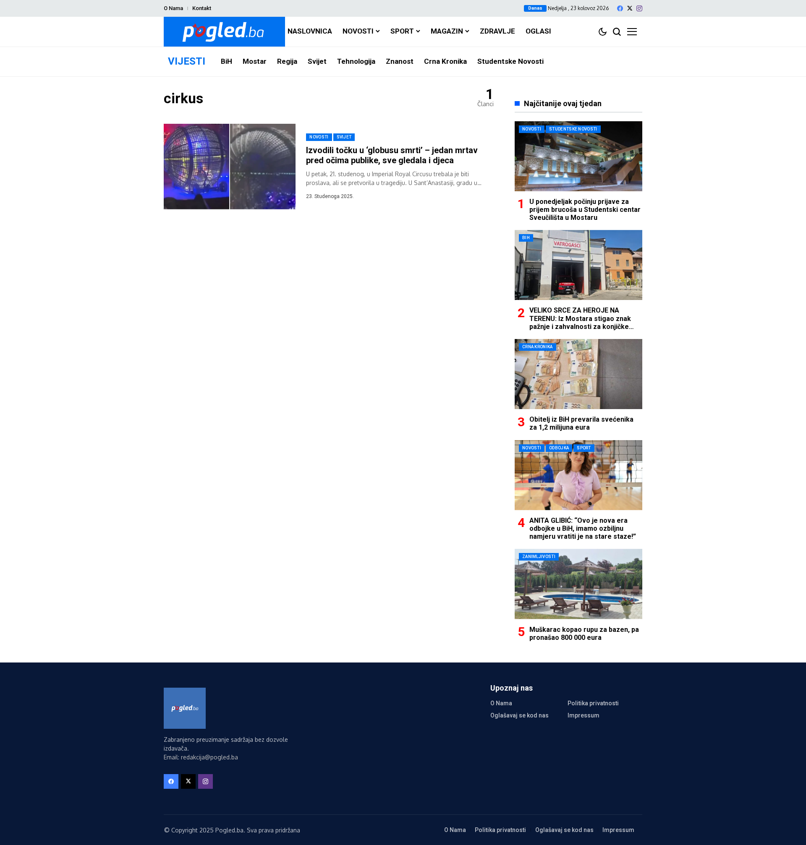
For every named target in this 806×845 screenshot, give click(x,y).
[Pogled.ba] (224, 32)
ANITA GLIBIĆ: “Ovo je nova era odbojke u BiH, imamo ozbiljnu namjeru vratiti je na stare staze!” (582, 528)
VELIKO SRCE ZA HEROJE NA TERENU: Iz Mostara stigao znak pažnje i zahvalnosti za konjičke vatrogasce (580, 322)
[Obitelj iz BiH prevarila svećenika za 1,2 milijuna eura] (578, 374)
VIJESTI (186, 61)
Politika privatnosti (593, 703)
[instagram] (639, 8)
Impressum (583, 715)
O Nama (173, 8)
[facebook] (620, 8)
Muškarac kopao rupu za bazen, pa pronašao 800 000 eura (584, 634)
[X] (629, 8)
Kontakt (201, 8)
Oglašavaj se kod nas (519, 715)
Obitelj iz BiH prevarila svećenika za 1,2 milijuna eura (581, 423)
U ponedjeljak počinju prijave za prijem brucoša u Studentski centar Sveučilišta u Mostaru (585, 210)
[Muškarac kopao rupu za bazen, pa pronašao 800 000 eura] (578, 584)
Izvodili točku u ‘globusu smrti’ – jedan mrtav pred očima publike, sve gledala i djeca (392, 155)
